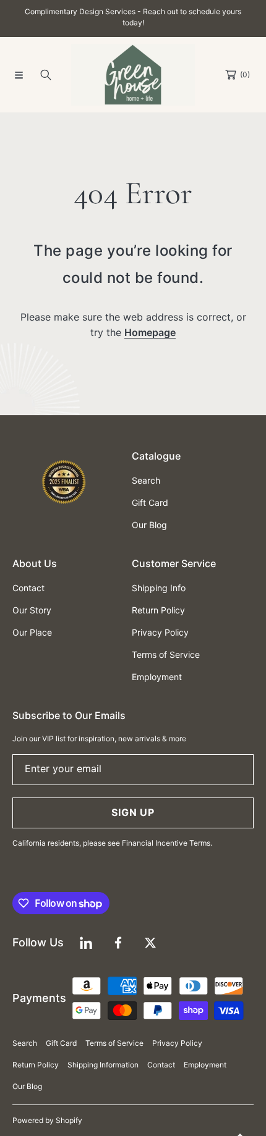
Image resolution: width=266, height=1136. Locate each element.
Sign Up (133, 812)
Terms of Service (114, 1043)
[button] (18, 74)
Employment (205, 1064)
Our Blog (27, 1086)
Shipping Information (103, 1064)
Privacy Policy (177, 1043)
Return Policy (35, 1064)
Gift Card (61, 1043)
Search (24, 1043)
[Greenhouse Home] (133, 75)
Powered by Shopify (47, 1120)
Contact (161, 1064)
